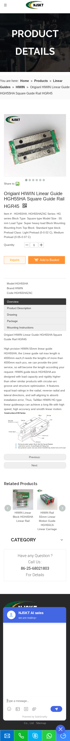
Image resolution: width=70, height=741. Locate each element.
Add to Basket (49, 260)
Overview (12, 301)
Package (12, 321)
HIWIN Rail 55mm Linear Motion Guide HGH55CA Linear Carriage (47, 521)
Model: (11, 283)
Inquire (14, 260)
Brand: (11, 288)
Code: (10, 292)
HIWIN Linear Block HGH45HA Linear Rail (23, 516)
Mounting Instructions (20, 327)
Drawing (12, 314)
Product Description (19, 308)
